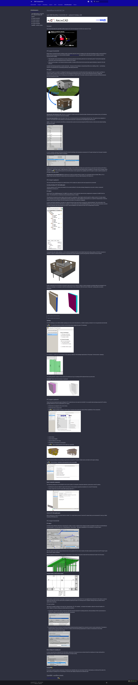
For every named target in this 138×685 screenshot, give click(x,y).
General (32, 16)
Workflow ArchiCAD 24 (35, 11)
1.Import (39, 4)
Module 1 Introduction (74, 55)
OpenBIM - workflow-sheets (37, 25)
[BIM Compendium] (31, 1)
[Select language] (91, 1)
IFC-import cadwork (35, 20)
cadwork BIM (33, 4)
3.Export (50, 4)
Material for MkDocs (38, 683)
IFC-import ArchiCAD (35, 23)
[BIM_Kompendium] (107, 683)
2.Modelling (45, 4)
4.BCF (55, 4)
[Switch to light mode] (88, 1)
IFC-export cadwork (35, 21)
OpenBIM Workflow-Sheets (52, 678)
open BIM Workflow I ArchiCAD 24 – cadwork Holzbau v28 (37, 14)
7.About (74, 4)
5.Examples (60, 4)
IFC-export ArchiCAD (35, 18)
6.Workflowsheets (68, 4)
